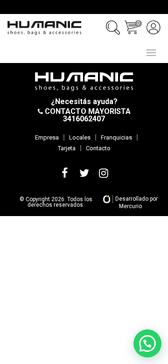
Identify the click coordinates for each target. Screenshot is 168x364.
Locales (80, 137)
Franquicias (116, 137)
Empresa (47, 137)
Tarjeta (67, 148)
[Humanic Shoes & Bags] (44, 28)
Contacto (98, 148)
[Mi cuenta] (154, 28)
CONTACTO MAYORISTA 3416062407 (87, 115)
